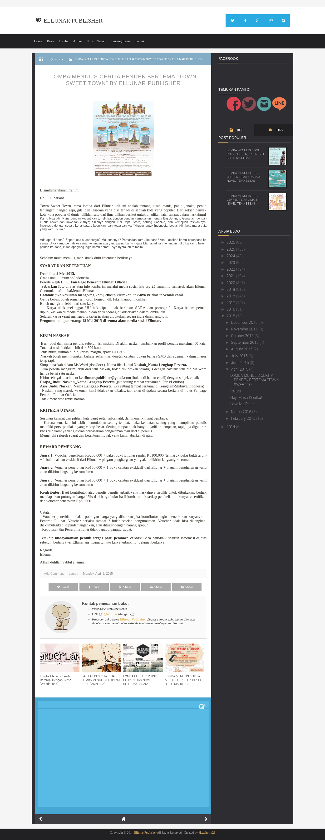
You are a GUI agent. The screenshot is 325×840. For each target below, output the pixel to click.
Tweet (65, 587)
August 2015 (242, 348)
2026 (231, 242)
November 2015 (245, 328)
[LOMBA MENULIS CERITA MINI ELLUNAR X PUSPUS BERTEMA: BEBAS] (186, 658)
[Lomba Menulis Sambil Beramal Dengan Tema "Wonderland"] (61, 658)
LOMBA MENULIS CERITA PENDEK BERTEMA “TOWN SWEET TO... (254, 380)
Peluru (235, 390)
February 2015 (243, 418)
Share (95, 587)
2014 (231, 426)
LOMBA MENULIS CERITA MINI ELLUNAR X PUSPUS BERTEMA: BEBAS (183, 680)
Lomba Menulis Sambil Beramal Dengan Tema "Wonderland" (55, 680)
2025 (231, 249)
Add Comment (54, 573)
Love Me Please (243, 403)
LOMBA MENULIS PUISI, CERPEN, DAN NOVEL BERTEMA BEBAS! (139, 680)
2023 (231, 262)
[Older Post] (206, 819)
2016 (231, 309)
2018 (231, 295)
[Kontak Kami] (271, 20)
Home (38, 41)
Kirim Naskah (96, 41)
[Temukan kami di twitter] (233, 20)
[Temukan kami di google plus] (258, 20)
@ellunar (110, 614)
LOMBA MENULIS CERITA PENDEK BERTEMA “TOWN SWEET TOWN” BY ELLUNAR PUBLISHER (123, 79)
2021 (231, 275)
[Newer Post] (40, 819)
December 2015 (244, 322)
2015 (231, 315)
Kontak (139, 41)
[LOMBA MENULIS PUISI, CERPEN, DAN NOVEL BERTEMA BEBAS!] (144, 658)
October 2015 (243, 335)
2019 (231, 289)
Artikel (78, 41)
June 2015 (240, 362)
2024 (231, 255)
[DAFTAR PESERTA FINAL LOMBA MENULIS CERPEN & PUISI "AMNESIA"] (102, 658)
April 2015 (240, 369)
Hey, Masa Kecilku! (246, 397)
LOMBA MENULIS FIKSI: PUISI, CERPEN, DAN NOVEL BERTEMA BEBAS (246, 154)
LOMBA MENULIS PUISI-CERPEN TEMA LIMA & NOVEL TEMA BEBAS (243, 199)
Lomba (63, 41)
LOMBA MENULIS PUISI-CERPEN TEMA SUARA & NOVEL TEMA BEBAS (243, 176)
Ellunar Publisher (73, 21)
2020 (231, 282)
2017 (231, 302)
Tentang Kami (120, 41)
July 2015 (240, 355)
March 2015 (241, 411)
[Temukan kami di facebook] (245, 20)
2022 (231, 269)
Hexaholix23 (207, 832)
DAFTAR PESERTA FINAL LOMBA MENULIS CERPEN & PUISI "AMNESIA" (101, 680)
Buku (50, 41)
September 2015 (245, 342)
